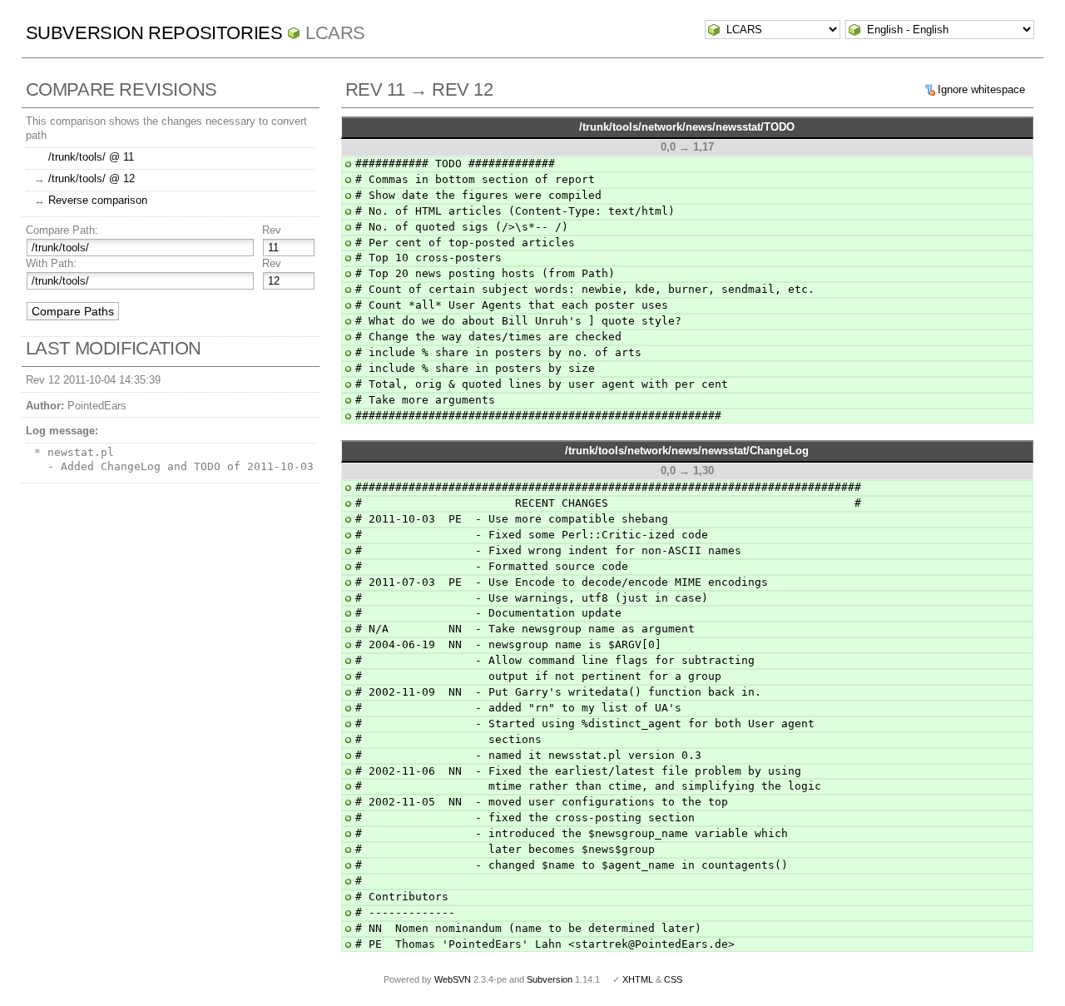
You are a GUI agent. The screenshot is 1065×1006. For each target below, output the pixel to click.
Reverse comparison (97, 200)
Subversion (549, 979)
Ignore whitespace (981, 89)
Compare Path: (62, 230)
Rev (271, 230)
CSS (673, 979)
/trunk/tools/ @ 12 (91, 178)
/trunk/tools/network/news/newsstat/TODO (687, 127)
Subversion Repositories (154, 32)
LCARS (335, 32)
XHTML (637, 979)
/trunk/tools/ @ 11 (91, 157)
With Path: (51, 263)
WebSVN (452, 979)
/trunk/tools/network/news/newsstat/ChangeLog (687, 450)
